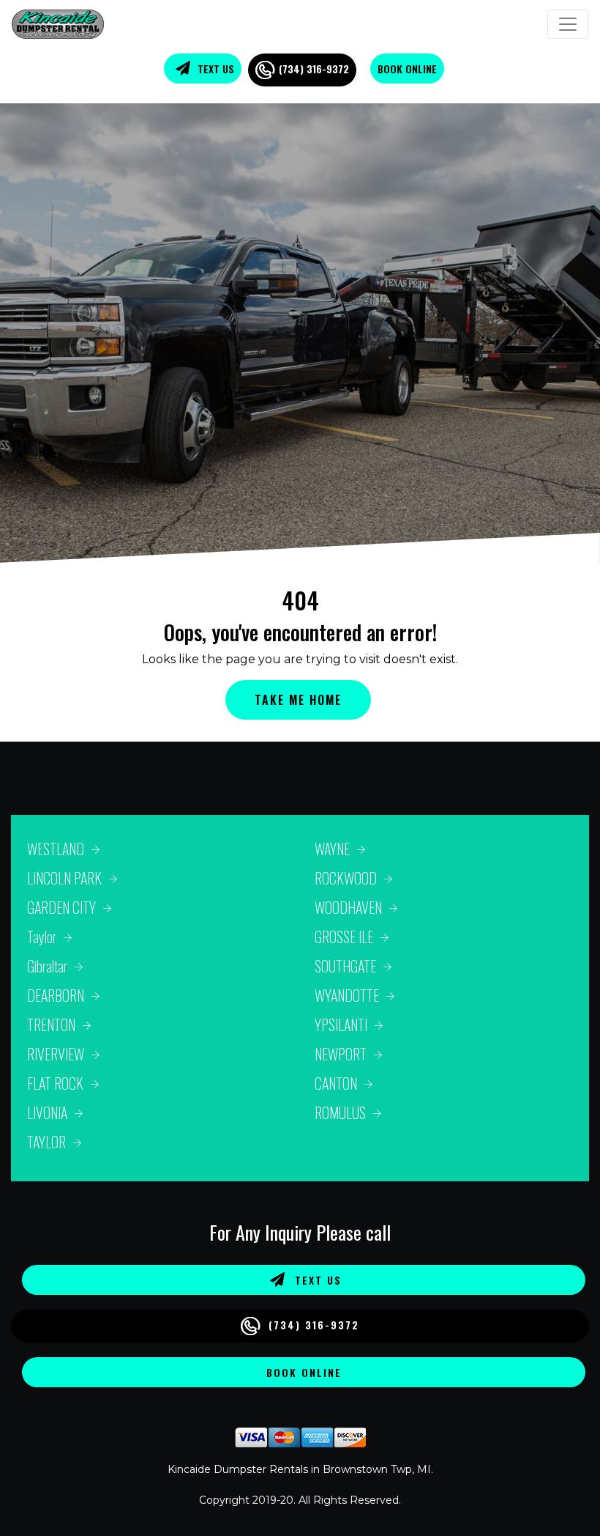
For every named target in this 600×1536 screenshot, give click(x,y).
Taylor (41, 937)
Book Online (407, 68)
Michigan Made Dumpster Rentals (300, 1484)
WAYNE (332, 849)
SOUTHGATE (345, 966)
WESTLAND (55, 849)
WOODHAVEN (348, 907)
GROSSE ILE (344, 937)
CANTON (336, 1083)
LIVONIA (47, 1112)
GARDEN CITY (61, 907)
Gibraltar (47, 966)
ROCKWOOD (346, 878)
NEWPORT (341, 1054)
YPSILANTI (341, 1024)
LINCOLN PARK (64, 878)
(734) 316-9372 (314, 68)
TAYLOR (46, 1142)
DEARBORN (55, 995)
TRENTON (51, 1024)
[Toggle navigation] (567, 24)
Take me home (298, 700)
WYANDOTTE (347, 995)
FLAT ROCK (55, 1083)
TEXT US (214, 68)
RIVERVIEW (55, 1054)
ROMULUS (340, 1112)
